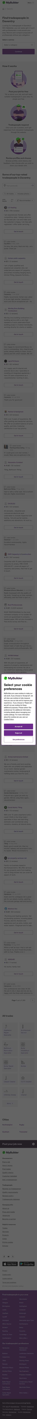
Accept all (18, 726)
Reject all (18, 733)
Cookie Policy (9, 719)
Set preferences (18, 739)
